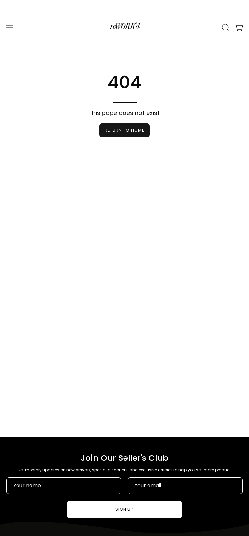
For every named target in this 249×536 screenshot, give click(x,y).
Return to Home (124, 130)
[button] (225, 27)
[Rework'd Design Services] (124, 27)
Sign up (124, 509)
